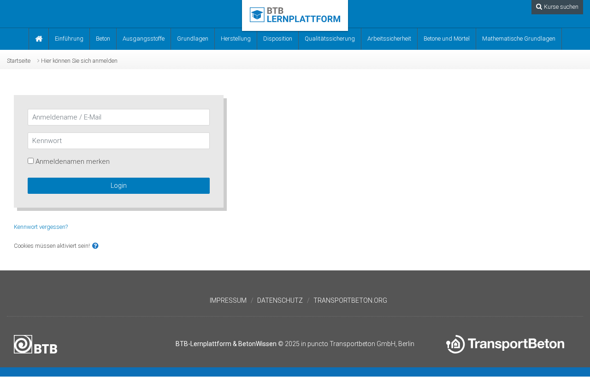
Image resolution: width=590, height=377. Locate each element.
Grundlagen (192, 38)
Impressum (228, 300)
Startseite (18, 60)
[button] (95, 246)
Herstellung (236, 38)
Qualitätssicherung (330, 38)
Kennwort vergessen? (41, 226)
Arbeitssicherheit (389, 38)
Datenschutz (280, 300)
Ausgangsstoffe (144, 38)
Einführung (69, 38)
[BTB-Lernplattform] (295, 14)
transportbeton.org (350, 300)
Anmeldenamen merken (72, 161)
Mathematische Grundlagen (518, 38)
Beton (103, 38)
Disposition (277, 38)
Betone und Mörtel (447, 38)
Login (119, 185)
